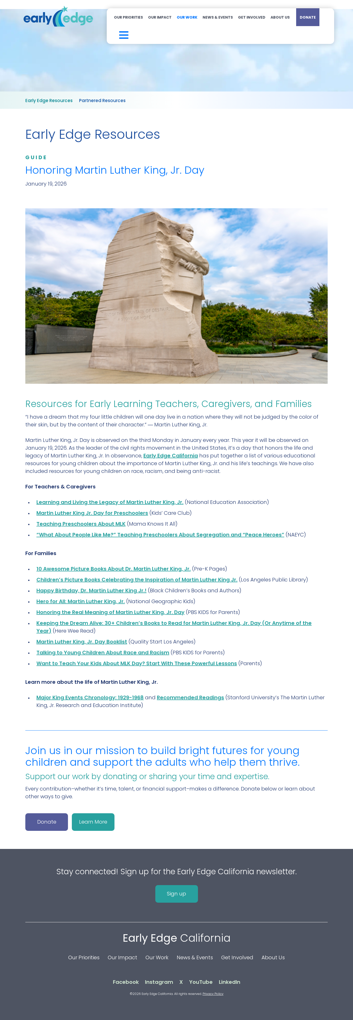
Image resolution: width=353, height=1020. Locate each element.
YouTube (201, 982)
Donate (308, 17)
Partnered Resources (102, 100)
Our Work (187, 17)
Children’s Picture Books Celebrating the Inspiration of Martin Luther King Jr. (136, 579)
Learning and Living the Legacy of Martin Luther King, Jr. (109, 502)
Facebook (126, 982)
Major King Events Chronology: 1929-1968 (90, 697)
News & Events (218, 17)
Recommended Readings (190, 697)
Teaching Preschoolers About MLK (81, 523)
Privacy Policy (213, 994)
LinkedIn (229, 982)
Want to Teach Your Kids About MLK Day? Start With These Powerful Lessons (136, 663)
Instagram (159, 982)
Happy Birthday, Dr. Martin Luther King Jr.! (91, 590)
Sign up (176, 893)
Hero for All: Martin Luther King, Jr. (80, 601)
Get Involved (251, 17)
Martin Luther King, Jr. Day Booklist (81, 641)
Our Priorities (128, 17)
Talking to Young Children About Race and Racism (102, 652)
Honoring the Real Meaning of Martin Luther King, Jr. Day (110, 612)
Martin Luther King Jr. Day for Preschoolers (92, 513)
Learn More (93, 821)
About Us (280, 17)
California (177, 938)
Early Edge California (170, 455)
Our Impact (160, 17)
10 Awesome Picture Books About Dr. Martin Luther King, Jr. (113, 568)
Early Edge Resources (49, 100)
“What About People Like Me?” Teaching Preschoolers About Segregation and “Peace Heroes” (160, 534)
